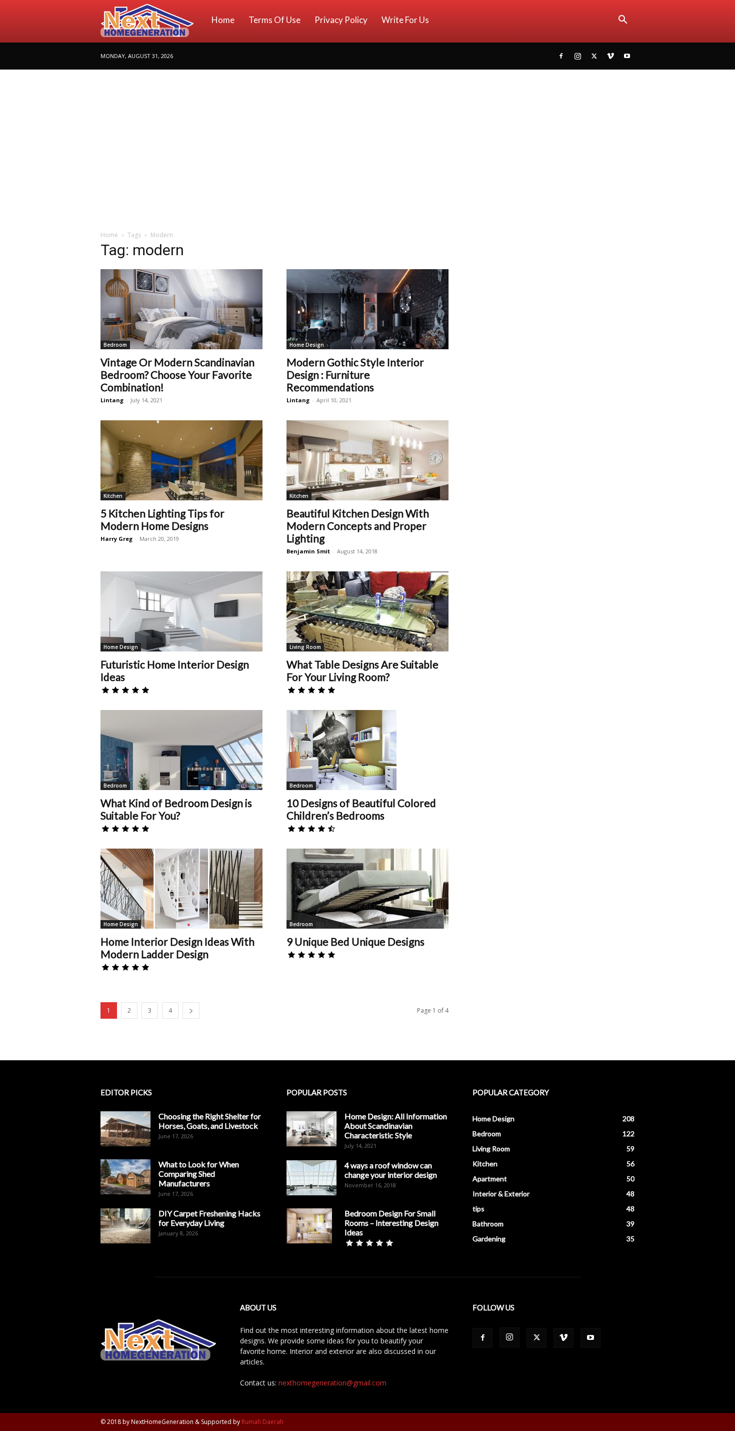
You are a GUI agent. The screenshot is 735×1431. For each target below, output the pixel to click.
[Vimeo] (610, 56)
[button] (622, 21)
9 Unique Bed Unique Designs (355, 941)
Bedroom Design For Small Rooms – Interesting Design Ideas (391, 1222)
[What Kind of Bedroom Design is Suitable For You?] (181, 750)
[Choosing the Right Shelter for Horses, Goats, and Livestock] (125, 1128)
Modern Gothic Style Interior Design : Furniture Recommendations (355, 374)
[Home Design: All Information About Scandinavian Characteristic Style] (311, 1128)
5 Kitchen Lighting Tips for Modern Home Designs (162, 519)
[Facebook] (561, 56)
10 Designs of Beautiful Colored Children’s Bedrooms (361, 809)
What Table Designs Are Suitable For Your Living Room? (362, 670)
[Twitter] (594, 56)
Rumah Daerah (263, 1421)
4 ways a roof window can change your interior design (390, 1169)
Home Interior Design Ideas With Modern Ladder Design (177, 947)
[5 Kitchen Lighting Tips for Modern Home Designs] (181, 460)
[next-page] (191, 1010)
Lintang (112, 400)
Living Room (305, 646)
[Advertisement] (368, 145)
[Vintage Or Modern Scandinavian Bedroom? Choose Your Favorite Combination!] (181, 309)
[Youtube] (627, 56)
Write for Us (405, 20)
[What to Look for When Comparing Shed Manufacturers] (125, 1176)
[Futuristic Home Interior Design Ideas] (181, 611)
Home (223, 20)
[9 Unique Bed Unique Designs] (367, 889)
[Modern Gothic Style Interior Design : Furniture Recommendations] (367, 309)
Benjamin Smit (308, 551)
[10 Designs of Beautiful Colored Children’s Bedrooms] (367, 750)
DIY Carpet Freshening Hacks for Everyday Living (209, 1217)
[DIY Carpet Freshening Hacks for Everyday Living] (125, 1225)
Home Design (307, 344)
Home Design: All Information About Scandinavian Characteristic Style (395, 1125)
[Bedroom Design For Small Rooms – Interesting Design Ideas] (309, 1225)
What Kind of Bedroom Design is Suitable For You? (176, 809)
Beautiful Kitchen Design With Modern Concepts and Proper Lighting (357, 525)
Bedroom (115, 344)
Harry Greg (116, 538)
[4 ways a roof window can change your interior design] (311, 1177)
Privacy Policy (341, 20)
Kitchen (113, 495)
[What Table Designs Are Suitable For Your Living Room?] (367, 611)
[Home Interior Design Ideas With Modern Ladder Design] (181, 889)
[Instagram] (577, 56)
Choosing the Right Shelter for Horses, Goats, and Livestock (209, 1120)
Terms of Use (274, 20)
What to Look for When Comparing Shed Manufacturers (198, 1173)
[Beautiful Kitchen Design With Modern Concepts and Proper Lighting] (367, 460)
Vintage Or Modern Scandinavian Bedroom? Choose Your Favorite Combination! (177, 374)
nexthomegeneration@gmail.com (332, 1382)
